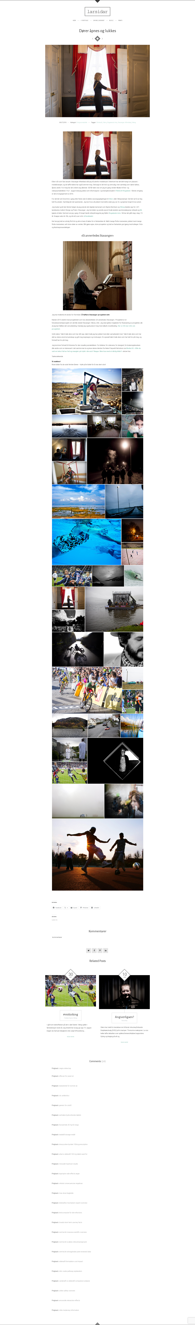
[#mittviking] (70, 991)
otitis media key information (69, 1310)
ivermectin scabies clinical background (73, 1242)
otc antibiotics (64, 1096)
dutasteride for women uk (68, 1086)
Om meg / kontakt (98, 20)
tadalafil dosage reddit (67, 1135)
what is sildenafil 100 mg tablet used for (73, 1154)
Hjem (74, 20)
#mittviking (70, 1014)
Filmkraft (99, 122)
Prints (120, 20)
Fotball (66, 1018)
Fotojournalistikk (82, 122)
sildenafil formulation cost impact (71, 1261)
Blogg (111, 20)
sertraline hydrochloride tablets (70, 1115)
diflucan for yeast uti (66, 1076)
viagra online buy (65, 1068)
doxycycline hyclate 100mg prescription (73, 1144)
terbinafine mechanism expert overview (73, 1203)
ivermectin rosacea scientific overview (73, 1232)
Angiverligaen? (124, 1017)
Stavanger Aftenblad (124, 122)
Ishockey (124, 1020)
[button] (87, 391)
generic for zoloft (65, 1105)
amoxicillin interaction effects (69, 1300)
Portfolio (85, 20)
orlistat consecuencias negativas (71, 1183)
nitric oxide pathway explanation (70, 1271)
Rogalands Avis (112, 122)
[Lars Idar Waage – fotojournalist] (97, 11)
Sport (71, 1018)
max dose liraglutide (66, 1193)
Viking (134, 122)
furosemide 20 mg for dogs (69, 1125)
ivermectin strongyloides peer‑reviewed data (75, 1252)
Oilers (105, 122)
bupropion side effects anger (69, 1174)
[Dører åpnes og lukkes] (97, 81)
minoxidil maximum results (68, 1164)
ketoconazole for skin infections (70, 1213)
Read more (70, 1036)
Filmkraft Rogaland (123, 191)
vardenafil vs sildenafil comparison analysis (74, 1281)
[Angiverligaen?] (124, 992)
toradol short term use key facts (70, 1222)
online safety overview (67, 1291)
